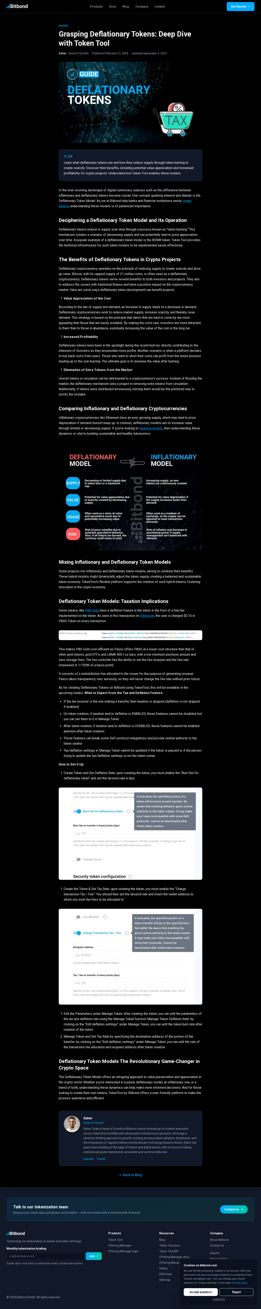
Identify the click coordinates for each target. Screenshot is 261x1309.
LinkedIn (88, 1159)
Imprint (214, 1253)
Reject (236, 1292)
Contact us (231, 1209)
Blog (126, 6)
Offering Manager (120, 1245)
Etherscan (147, 616)
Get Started (238, 6)
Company (141, 6)
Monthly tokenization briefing (26, 1248)
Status (163, 1268)
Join (92, 1256)
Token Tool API (168, 1251)
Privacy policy (239, 1282)
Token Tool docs (169, 1245)
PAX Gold (91, 610)
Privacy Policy (219, 1258)
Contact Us (217, 1245)
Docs (112, 6)
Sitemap (164, 1279)
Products (96, 6)
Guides (63, 25)
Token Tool (115, 1239)
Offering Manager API (173, 1262)
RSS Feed (165, 1274)
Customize (218, 1299)
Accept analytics (201, 1292)
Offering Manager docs (174, 1257)
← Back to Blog (130, 1175)
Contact (160, 6)
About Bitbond (219, 1239)
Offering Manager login (123, 1251)
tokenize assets (151, 428)
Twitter (101, 1159)
